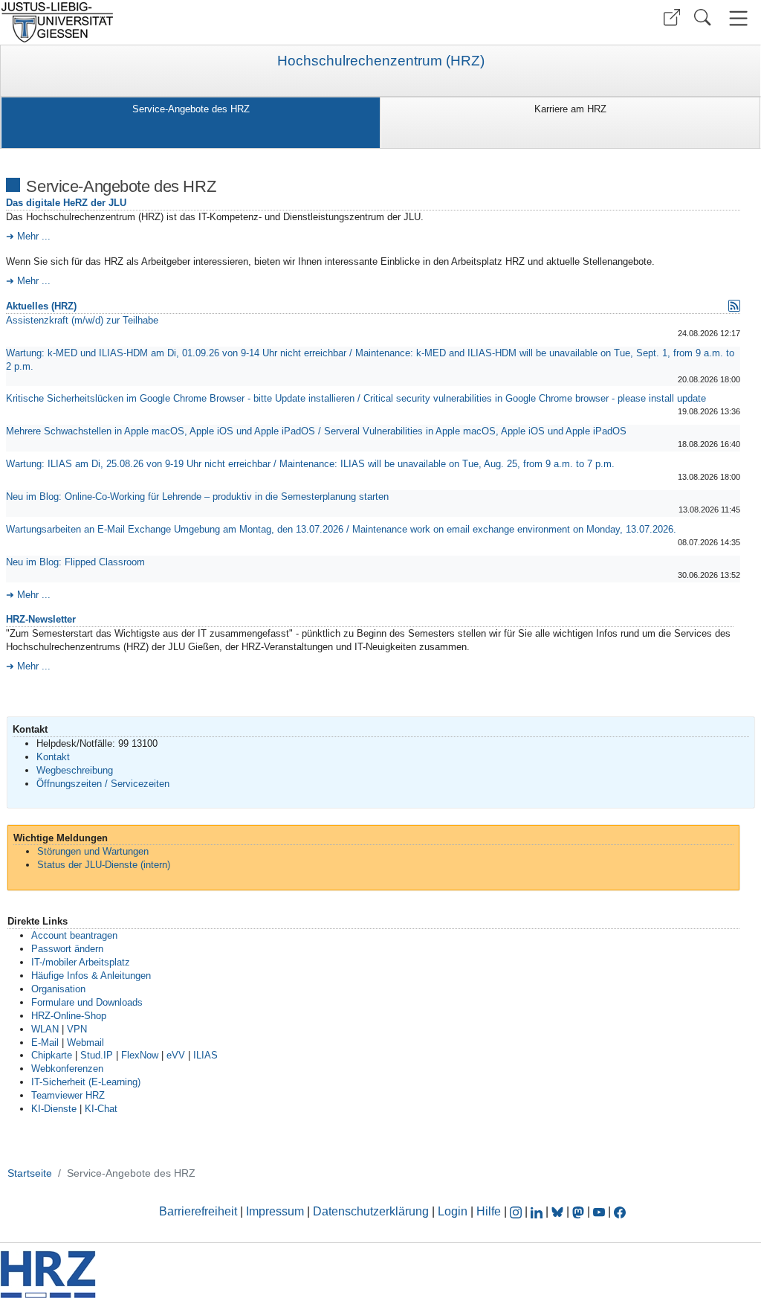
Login (454, 1211)
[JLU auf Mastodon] (579, 1211)
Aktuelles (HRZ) (41, 306)
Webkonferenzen (67, 1068)
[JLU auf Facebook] (620, 1211)
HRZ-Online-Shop (68, 1015)
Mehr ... (34, 236)
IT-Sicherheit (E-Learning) (85, 1081)
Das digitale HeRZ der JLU (66, 202)
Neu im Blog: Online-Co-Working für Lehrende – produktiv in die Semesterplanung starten (197, 496)
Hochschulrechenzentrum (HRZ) (381, 61)
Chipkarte (51, 1055)
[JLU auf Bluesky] (558, 1211)
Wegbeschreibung (74, 770)
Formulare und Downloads (87, 1002)
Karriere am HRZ (570, 109)
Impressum (275, 1211)
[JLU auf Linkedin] (538, 1211)
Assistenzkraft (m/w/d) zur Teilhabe (82, 320)
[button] (672, 17)
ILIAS (205, 1055)
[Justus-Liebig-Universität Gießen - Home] (188, 22)
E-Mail (45, 1042)
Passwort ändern (67, 948)
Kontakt (53, 756)
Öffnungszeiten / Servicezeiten (102, 783)
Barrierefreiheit (198, 1211)
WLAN (45, 1029)
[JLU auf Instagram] (517, 1211)
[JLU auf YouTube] (599, 1211)
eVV (175, 1055)
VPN (77, 1029)
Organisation (58, 989)
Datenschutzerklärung (371, 1211)
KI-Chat (101, 1108)
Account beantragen (74, 935)
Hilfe (488, 1211)
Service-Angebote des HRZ (191, 109)
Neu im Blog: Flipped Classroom (75, 562)
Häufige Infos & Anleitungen (91, 975)
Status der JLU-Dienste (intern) (103, 864)
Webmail (85, 1042)
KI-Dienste (54, 1108)
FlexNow (139, 1055)
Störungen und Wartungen (93, 851)
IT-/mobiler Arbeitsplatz (80, 962)
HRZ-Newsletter (41, 619)
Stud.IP (96, 1055)
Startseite (29, 1173)
